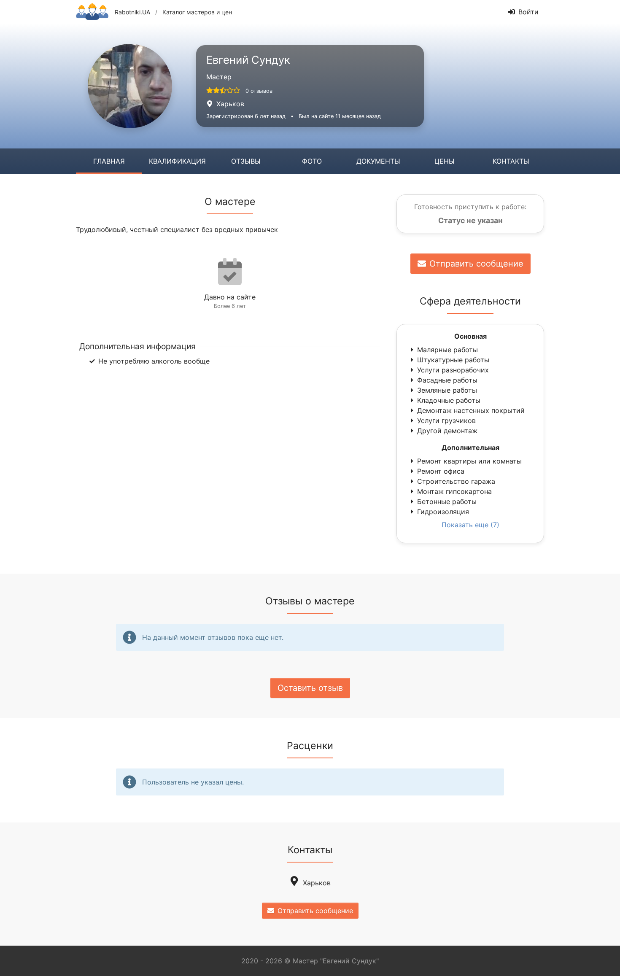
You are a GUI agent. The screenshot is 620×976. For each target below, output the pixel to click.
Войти (528, 12)
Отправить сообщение (476, 264)
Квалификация (177, 161)
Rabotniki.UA (132, 12)
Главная (109, 161)
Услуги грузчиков (446, 420)
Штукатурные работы (453, 360)
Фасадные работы (447, 380)
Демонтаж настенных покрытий (471, 410)
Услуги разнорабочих (453, 370)
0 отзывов (258, 91)
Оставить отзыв (310, 688)
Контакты (511, 161)
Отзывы (246, 161)
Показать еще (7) (470, 524)
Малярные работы (447, 349)
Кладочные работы (448, 400)
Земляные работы (447, 390)
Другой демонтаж (447, 430)
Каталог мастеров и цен (197, 12)
